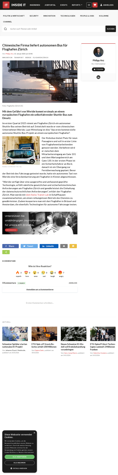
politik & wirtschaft (14, 16)
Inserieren (35, 5)
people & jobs (87, 16)
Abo (94, 4)
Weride (28, 57)
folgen (97, 68)
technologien (67, 16)
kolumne (104, 16)
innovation (49, 16)
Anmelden (108, 5)
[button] (20, 468)
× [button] (34, 433)
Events (63, 5)
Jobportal (50, 5)
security (34, 16)
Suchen (110, 29)
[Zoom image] (39, 81)
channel (7, 22)
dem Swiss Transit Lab (37, 194)
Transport (19, 57)
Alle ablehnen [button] (19, 463)
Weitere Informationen (26, 452)
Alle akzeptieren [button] (19, 457)
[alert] (19, 451)
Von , (8, 54)
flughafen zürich (40, 57)
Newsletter (88, 4)
